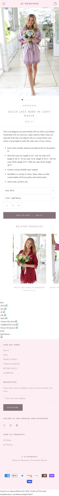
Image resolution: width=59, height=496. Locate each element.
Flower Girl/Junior (8, 327)
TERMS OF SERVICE (11, 364)
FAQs (5, 354)
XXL (2, 315)
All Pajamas (8, 444)
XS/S (3, 305)
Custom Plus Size (8, 321)
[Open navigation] (3, 4)
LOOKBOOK (8, 373)
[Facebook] (4, 425)
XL (2, 312)
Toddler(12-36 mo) (8, 324)
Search (6, 350)
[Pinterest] (17, 425)
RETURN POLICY (10, 368)
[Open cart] (55, 3)
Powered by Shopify (39, 460)
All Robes (7, 440)
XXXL (3, 318)
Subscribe (13, 407)
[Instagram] (11, 425)
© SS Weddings (29, 457)
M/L (2, 309)
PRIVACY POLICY (10, 359)
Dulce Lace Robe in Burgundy (29, 287)
